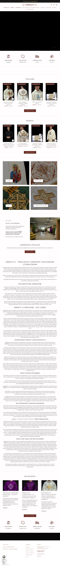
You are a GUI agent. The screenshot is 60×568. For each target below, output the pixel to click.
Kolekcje (54, 7)
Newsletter (39, 555)
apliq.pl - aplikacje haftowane (8, 546)
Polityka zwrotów (29, 554)
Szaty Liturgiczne (26, 7)
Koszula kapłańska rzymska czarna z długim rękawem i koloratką (8, 145)
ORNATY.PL (14, 419)
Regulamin (28, 546)
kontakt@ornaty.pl (40, 553)
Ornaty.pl (5, 267)
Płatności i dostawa (29, 550)
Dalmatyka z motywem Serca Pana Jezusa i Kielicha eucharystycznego (9, 103)
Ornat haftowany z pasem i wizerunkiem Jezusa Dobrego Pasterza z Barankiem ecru (51, 145)
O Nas (27, 556)
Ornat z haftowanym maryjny (37, 103)
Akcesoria (43, 7)
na (30, 1)
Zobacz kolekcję (30, 110)
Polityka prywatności (30, 548)
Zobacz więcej (30, 251)
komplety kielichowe (40, 205)
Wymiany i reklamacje (30, 552)
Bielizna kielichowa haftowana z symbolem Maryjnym (51, 103)
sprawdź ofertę (30, 34)
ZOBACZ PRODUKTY (30, 152)
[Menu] (6, 555)
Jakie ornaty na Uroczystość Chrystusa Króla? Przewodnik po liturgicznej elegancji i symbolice (48, 496)
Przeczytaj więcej (30, 515)
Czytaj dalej (5, 507)
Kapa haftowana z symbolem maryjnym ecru (22, 144)
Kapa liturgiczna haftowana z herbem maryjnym (23, 103)
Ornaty (9, 180)
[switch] (4, 563)
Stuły (8, 205)
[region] (30, 31)
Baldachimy (48, 7)
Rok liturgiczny (30, 9)
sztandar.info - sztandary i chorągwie (10, 548)
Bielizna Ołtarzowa (35, 7)
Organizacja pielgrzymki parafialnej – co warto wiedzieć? (10, 494)
